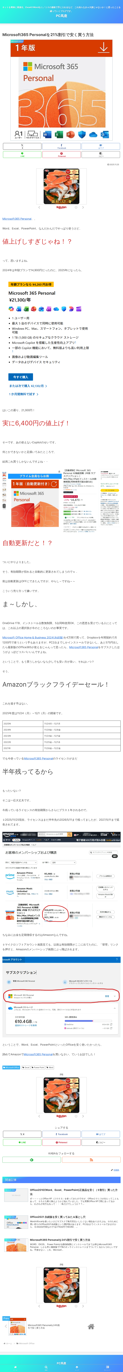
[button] (101, 154)
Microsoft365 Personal (16, 218)
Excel (27, 1067)
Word (51, 1067)
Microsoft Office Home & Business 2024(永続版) (33, 637)
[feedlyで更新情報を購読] (31, 1160)
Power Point (39, 1067)
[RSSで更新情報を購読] (91, 1160)
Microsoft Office (12, 1067)
